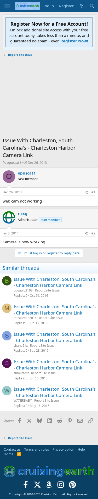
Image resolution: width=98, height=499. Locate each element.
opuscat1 (14, 162)
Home (8, 454)
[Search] (92, 6)
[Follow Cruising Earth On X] (37, 486)
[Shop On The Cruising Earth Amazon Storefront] (49, 486)
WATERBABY (23, 400)
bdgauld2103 (23, 290)
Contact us (12, 449)
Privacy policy (63, 449)
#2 (93, 233)
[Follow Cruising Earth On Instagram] (61, 486)
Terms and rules (36, 449)
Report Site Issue (47, 290)
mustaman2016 (25, 318)
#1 (93, 192)
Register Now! (74, 40)
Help (81, 449)
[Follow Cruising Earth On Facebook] (26, 486)
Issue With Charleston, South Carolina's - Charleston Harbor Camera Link (55, 282)
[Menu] (7, 6)
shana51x (21, 345)
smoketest (21, 373)
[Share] (86, 192)
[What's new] (81, 6)
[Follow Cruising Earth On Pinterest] (72, 486)
